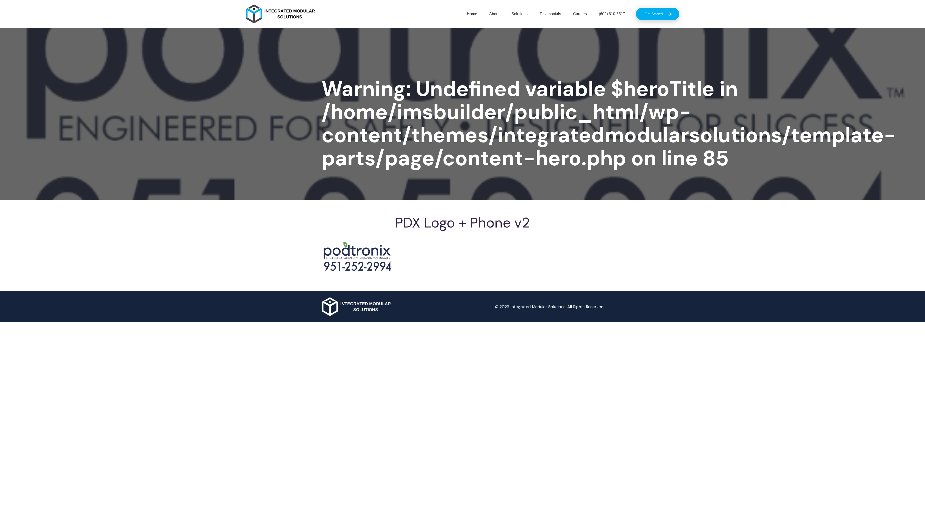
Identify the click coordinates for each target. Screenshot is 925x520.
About (494, 14)
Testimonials (550, 14)
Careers (580, 14)
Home (472, 14)
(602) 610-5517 (612, 14)
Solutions (519, 14)
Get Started (654, 14)
